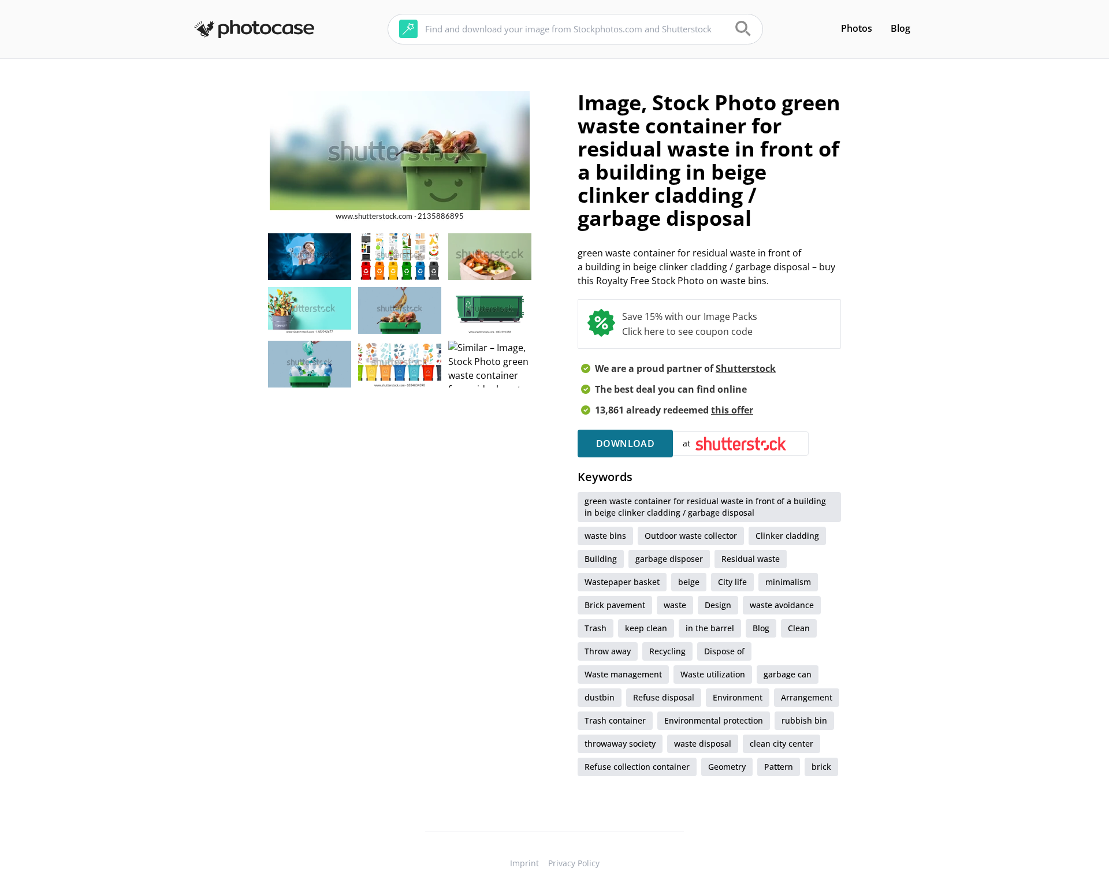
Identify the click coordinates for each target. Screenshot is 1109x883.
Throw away (608, 651)
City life (732, 581)
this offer (732, 410)
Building (601, 558)
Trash (595, 628)
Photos (856, 28)
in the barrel (710, 628)
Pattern (778, 766)
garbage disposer (669, 558)
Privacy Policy (574, 863)
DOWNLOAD (625, 443)
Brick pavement (615, 604)
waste (675, 604)
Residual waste (750, 558)
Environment (737, 697)
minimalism (788, 581)
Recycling (667, 651)
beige (688, 581)
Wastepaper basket (622, 581)
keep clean (646, 628)
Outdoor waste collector (691, 535)
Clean (799, 628)
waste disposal (702, 743)
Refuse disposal (663, 697)
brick (821, 766)
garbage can (788, 674)
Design (718, 604)
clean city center (781, 743)
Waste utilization (712, 674)
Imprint (524, 863)
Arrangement (806, 697)
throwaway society (620, 743)
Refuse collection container (637, 766)
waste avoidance (782, 604)
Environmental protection (713, 720)
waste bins (605, 535)
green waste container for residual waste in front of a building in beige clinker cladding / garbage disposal (705, 506)
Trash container (615, 720)
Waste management (623, 674)
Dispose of (724, 651)
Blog (900, 28)
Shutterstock (746, 368)
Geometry (727, 766)
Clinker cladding (787, 535)
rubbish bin (804, 720)
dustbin (600, 697)
